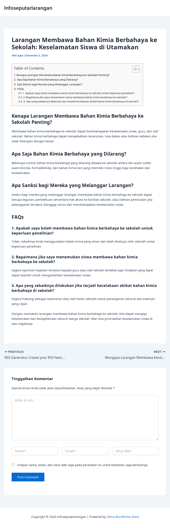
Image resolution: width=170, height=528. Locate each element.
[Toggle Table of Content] (134, 69)
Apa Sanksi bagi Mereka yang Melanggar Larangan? (49, 84)
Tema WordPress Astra (123, 517)
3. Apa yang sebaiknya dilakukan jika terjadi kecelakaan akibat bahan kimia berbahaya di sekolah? (80, 101)
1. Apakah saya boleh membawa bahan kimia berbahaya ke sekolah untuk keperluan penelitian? (78, 93)
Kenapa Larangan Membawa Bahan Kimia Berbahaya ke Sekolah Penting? (63, 75)
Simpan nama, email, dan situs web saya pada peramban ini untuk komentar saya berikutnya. (82, 465)
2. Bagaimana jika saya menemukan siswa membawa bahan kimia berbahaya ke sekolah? (75, 97)
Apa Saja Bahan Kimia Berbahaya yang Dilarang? (47, 79)
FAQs (20, 89)
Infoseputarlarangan (28, 8)
